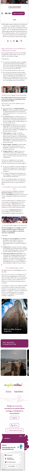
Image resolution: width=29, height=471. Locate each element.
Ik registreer (14, 418)
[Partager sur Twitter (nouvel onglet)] (10, 41)
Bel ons (15, 425)
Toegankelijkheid (18, 391)
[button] (2, 13)
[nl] (27, 2)
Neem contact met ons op (16, 430)
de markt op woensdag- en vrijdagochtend (13, 203)
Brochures (8, 391)
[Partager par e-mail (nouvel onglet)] (16, 41)
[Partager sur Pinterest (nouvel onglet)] (13, 41)
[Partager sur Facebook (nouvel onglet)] (7, 41)
